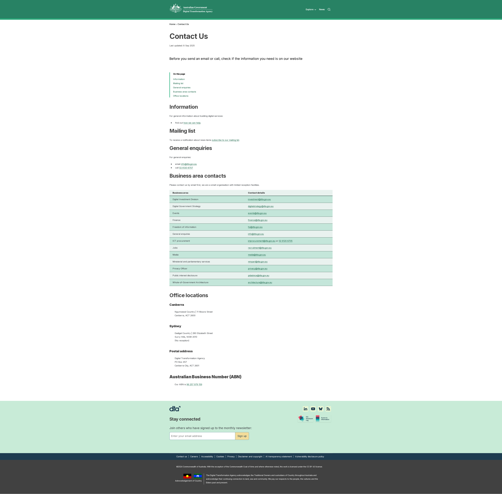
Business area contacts (184, 91)
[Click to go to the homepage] (225, 408)
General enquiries (182, 87)
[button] (305, 409)
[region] (251, 238)
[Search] (329, 9)
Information (179, 79)
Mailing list (178, 83)
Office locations (180, 96)
